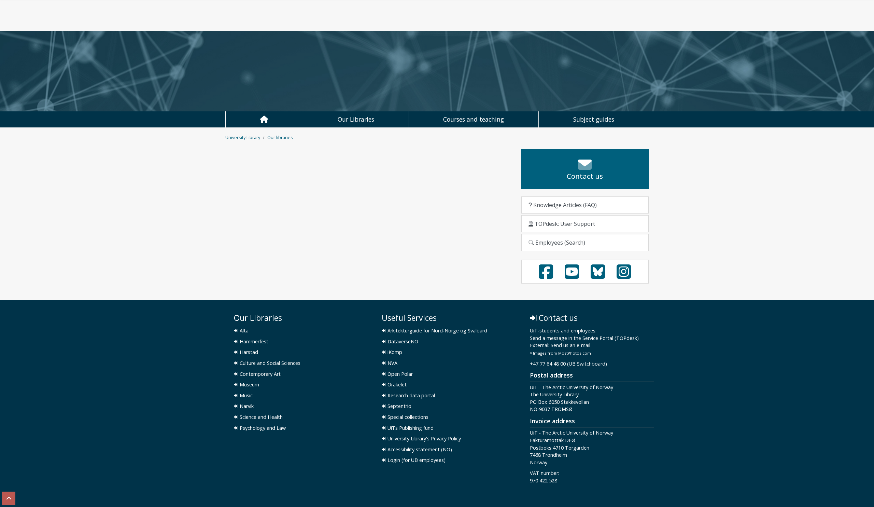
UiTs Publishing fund (410, 428)
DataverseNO (402, 341)
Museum (248, 384)
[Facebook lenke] (546, 276)
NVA (391, 363)
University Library (242, 137)
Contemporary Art (259, 374)
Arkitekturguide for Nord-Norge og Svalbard (436, 330)
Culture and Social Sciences (269, 363)
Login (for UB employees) (416, 460)
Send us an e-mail (570, 345)
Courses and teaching (473, 119)
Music (245, 395)
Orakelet (396, 384)
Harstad (248, 352)
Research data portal (410, 395)
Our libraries (280, 137)
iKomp (394, 352)
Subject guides (593, 119)
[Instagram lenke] (623, 276)
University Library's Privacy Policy (423, 438)
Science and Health (260, 417)
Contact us (557, 318)
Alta (243, 330)
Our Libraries (356, 119)
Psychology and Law (262, 428)
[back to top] (8, 498)
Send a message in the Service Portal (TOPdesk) (584, 338)
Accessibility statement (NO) (419, 449)
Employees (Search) (559, 242)
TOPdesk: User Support (564, 224)
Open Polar (399, 374)
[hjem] (264, 119)
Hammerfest (253, 341)
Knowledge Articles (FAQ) (564, 205)
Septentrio (398, 406)
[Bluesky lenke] (598, 276)
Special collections (407, 417)
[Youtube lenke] (572, 276)
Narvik (246, 406)
